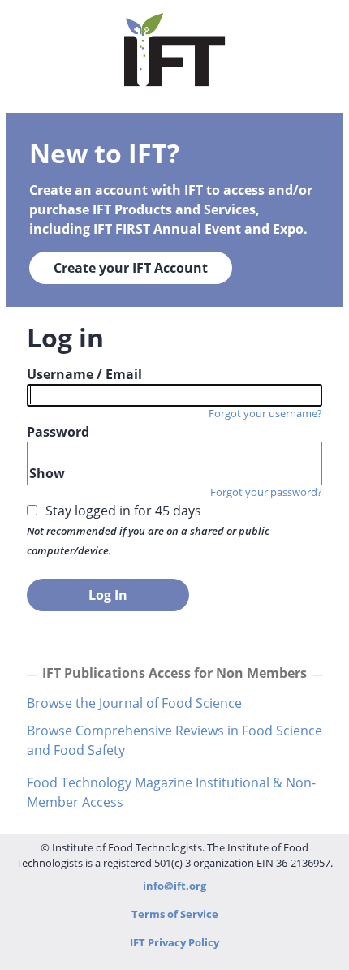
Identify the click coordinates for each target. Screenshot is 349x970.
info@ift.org (174, 885)
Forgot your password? (266, 492)
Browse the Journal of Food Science (134, 703)
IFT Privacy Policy (174, 942)
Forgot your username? (265, 413)
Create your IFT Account (131, 268)
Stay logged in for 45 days (123, 510)
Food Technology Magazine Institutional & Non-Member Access (171, 792)
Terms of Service (174, 914)
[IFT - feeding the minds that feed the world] (175, 78)
